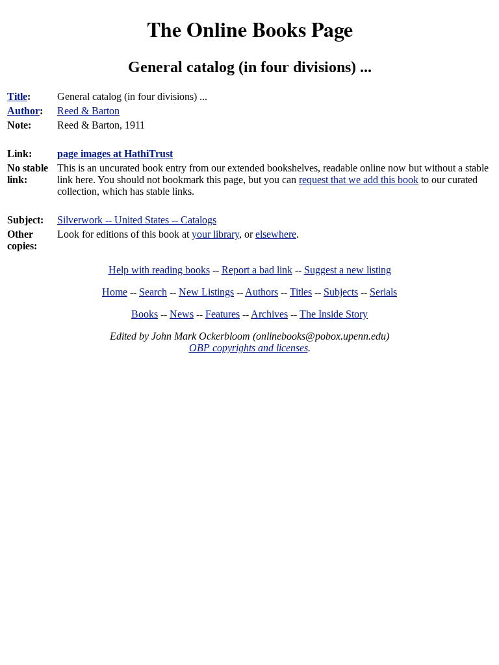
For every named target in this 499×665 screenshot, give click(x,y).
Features (222, 314)
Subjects (341, 291)
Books (144, 314)
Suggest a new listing (347, 269)
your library (215, 234)
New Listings (206, 291)
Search (153, 291)
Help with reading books (159, 269)
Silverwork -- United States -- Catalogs (136, 219)
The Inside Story (334, 314)
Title (17, 96)
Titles (301, 291)
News (182, 314)
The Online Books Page (250, 29)
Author (23, 110)
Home (114, 291)
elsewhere (275, 234)
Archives (269, 314)
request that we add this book (358, 179)
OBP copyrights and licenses (248, 347)
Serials (383, 291)
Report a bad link (257, 269)
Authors (261, 291)
